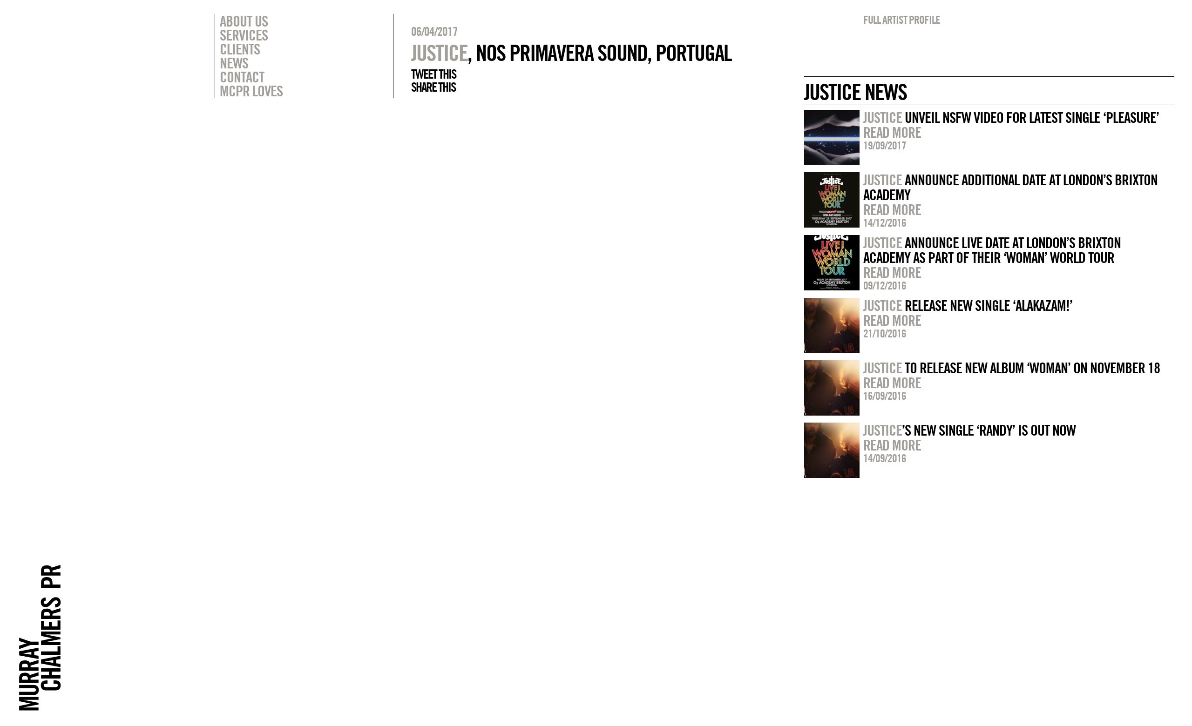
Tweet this (433, 74)
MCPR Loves (251, 90)
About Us (244, 21)
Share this (433, 87)
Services (244, 35)
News (234, 63)
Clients (240, 49)
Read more (892, 132)
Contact (242, 76)
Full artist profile (901, 20)
